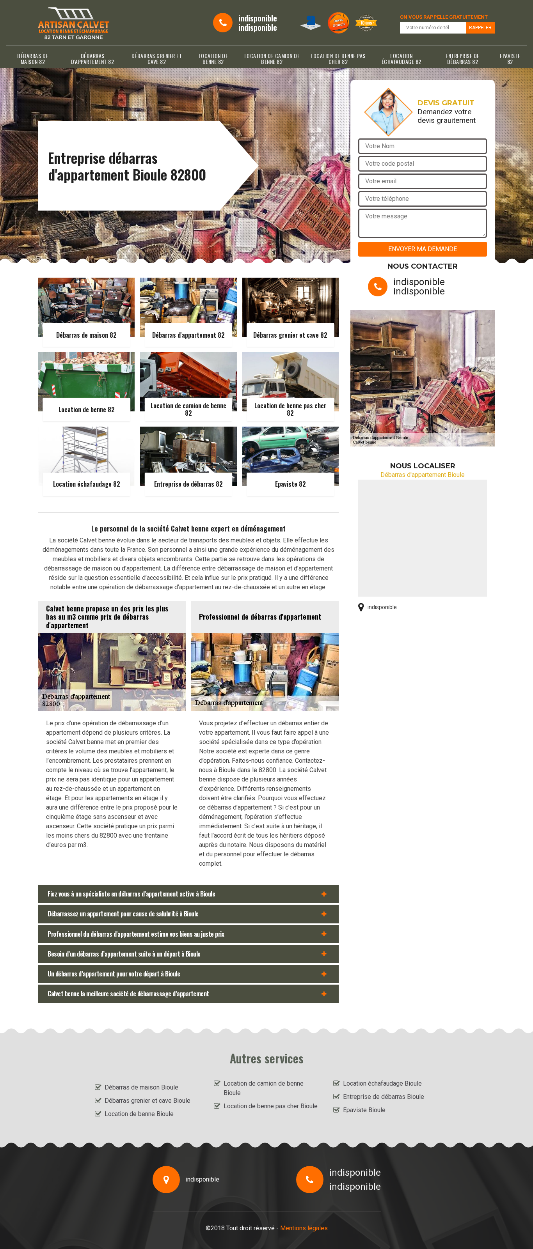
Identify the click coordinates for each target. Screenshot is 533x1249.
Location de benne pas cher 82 (338, 58)
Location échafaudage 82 (401, 58)
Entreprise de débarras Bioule (383, 1096)
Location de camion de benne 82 (272, 58)
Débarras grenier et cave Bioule (147, 1100)
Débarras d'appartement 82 (92, 58)
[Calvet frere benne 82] (73, 23)
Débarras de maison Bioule (141, 1087)
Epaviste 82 (510, 58)
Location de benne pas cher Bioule (271, 1106)
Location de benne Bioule (139, 1114)
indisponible (257, 18)
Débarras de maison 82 (32, 58)
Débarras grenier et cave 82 (156, 58)
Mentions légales (304, 1228)
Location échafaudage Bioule (382, 1083)
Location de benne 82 (213, 58)
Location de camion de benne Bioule (264, 1088)
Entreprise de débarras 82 (463, 58)
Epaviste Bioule (364, 1110)
